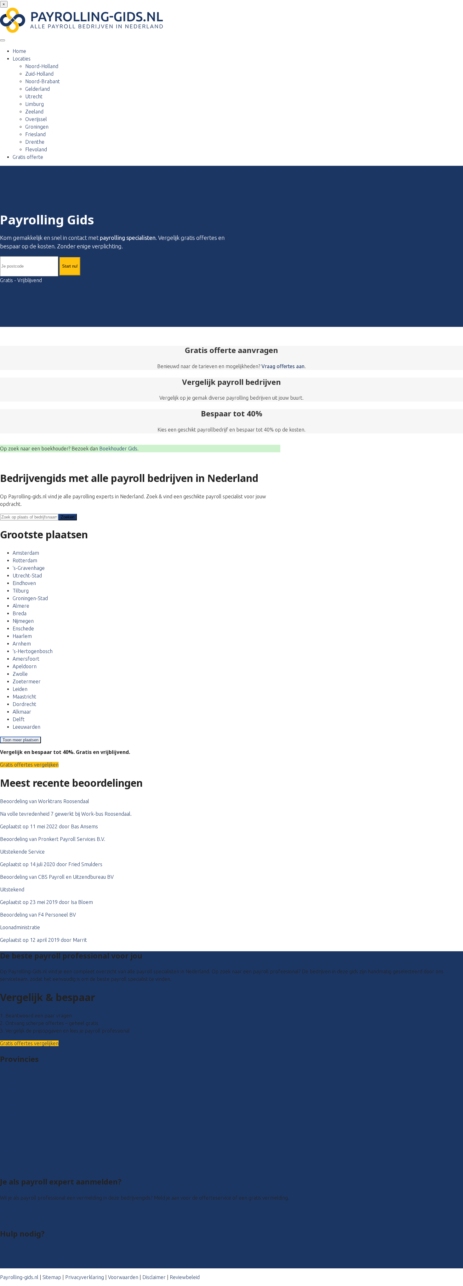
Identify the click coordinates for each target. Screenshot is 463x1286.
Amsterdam (26, 553)
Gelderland (37, 89)
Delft (19, 719)
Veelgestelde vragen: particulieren (38, 1249)
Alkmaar (22, 712)
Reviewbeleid (185, 1277)
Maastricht (24, 696)
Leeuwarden (26, 727)
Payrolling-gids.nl (19, 1277)
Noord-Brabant (42, 81)
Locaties (22, 58)
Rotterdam (25, 560)
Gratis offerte (28, 157)
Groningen (37, 127)
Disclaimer (154, 1277)
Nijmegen (23, 621)
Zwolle (20, 674)
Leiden (20, 689)
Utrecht (34, 96)
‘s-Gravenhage (29, 568)
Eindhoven (24, 583)
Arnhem (22, 643)
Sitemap (52, 1277)
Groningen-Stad (30, 598)
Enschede (23, 628)
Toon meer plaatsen (20, 740)
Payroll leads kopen (22, 1210)
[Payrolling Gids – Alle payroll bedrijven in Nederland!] (81, 31)
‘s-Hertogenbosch (33, 651)
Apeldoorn (25, 666)
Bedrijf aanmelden (21, 1218)
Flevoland (36, 149)
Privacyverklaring (84, 1277)
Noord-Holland (41, 66)
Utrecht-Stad (27, 575)
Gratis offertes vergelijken (29, 765)
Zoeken (67, 517)
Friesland (35, 134)
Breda (19, 613)
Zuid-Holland (39, 74)
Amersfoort (26, 659)
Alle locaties (13, 1166)
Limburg (34, 104)
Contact (8, 1264)
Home (19, 51)
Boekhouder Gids (118, 448)
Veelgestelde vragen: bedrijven (35, 1257)
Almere (21, 606)
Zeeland (34, 111)
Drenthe (34, 142)
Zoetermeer (27, 681)
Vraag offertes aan (283, 366)
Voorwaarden (123, 1277)
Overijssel (36, 119)
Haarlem (22, 636)
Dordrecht (24, 704)
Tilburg (21, 591)
